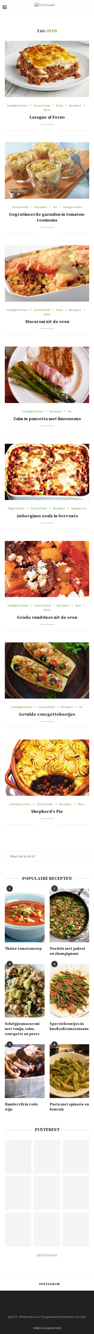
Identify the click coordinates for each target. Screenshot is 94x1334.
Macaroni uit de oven (47, 321)
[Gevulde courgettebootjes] (47, 670)
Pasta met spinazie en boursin (69, 1107)
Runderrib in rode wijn (21, 1107)
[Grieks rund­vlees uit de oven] (47, 569)
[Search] (89, 7)
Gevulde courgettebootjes (47, 714)
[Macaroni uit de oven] (47, 273)
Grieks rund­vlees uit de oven (47, 617)
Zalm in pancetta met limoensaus (47, 419)
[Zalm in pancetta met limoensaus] (47, 375)
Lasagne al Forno (47, 117)
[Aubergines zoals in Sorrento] (47, 472)
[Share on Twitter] (47, 130)
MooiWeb (80, 1317)
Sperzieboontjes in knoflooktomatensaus (69, 1026)
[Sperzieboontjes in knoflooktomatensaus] (69, 991)
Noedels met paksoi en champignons (67, 951)
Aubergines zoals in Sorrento (47, 516)
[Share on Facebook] (42, 130)
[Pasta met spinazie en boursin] (69, 1071)
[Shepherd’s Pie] (47, 768)
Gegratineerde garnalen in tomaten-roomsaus (47, 217)
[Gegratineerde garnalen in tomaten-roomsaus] (47, 170)
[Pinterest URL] (18, 1157)
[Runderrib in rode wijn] (25, 1071)
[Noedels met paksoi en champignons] (69, 915)
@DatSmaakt (47, 1255)
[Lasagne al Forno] (47, 69)
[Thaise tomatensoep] (25, 915)
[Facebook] (39, 1300)
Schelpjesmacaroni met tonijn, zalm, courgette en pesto (22, 1029)
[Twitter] (45, 1300)
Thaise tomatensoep (23, 948)
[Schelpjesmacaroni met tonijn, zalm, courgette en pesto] (25, 991)
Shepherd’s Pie (47, 811)
